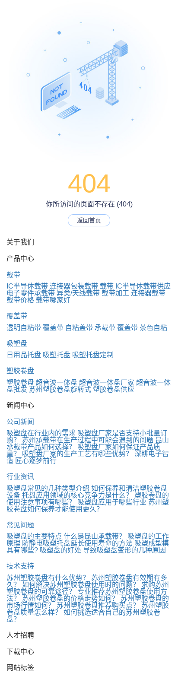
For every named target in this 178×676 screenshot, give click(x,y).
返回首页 (89, 220)
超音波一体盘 (56, 382)
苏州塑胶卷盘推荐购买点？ (98, 605)
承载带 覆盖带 (116, 327)
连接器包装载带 (74, 286)
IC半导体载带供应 (143, 286)
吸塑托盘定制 (93, 355)
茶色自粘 (153, 327)
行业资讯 (20, 476)
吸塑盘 (16, 343)
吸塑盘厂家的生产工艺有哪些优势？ (77, 453)
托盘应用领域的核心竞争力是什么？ (77, 495)
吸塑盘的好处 (60, 550)
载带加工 (115, 293)
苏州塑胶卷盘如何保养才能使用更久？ (87, 505)
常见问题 (20, 525)
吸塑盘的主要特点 (34, 536)
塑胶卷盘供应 (113, 389)
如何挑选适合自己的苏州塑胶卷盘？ (83, 616)
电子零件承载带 (30, 293)
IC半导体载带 (27, 286)
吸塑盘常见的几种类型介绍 (47, 488)
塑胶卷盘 (20, 370)
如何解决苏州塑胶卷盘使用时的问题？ (81, 584)
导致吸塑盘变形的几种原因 (124, 550)
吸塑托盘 (56, 355)
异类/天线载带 (78, 293)
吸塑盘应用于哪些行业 (111, 502)
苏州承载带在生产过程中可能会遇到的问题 (87, 440)
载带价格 (20, 300)
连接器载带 (148, 293)
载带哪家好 (53, 300)
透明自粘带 (23, 327)
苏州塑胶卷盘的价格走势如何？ (70, 598)
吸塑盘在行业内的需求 (41, 433)
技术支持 (20, 566)
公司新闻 (20, 421)
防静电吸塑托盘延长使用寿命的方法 (77, 543)
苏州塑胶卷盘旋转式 (60, 389)
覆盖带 (16, 316)
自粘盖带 (79, 327)
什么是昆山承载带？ (95, 536)
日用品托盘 (23, 355)
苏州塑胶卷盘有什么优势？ (47, 577)
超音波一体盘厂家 (106, 382)
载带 (13, 275)
